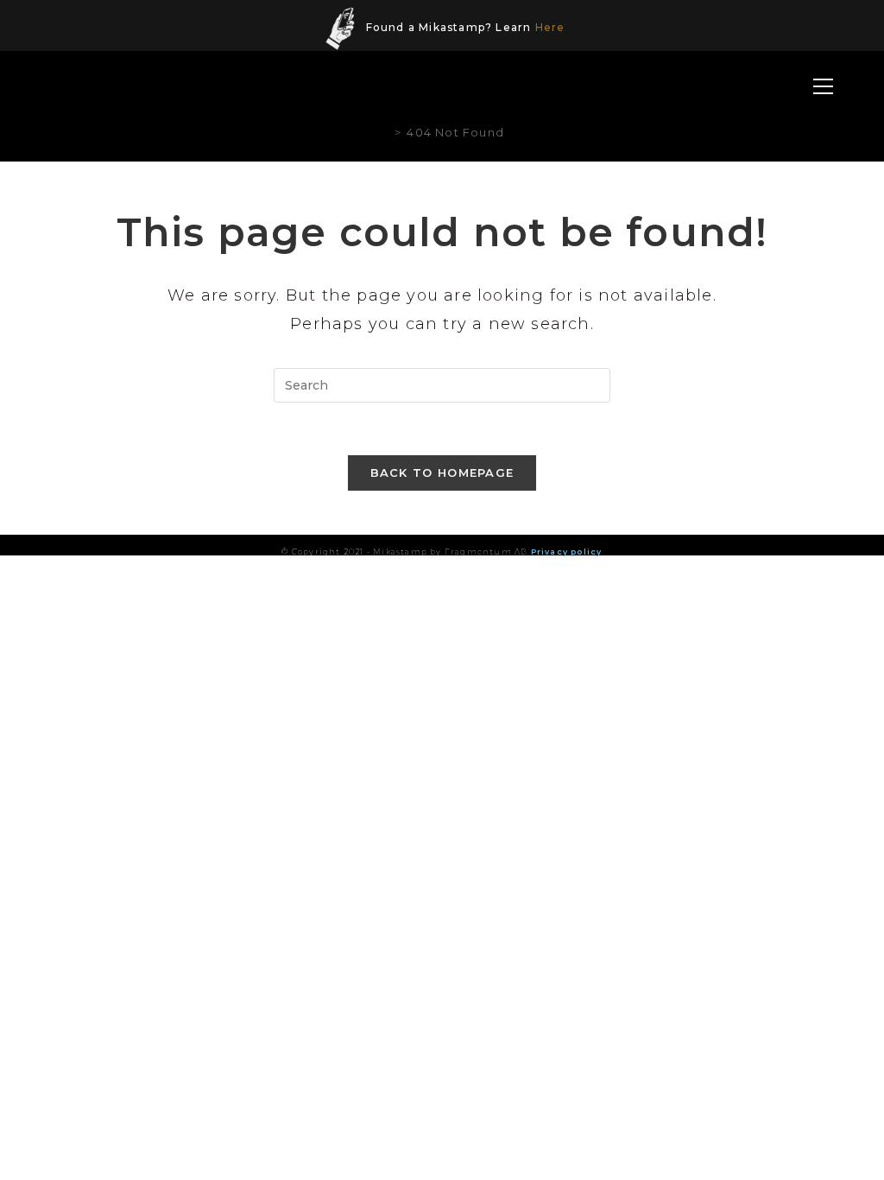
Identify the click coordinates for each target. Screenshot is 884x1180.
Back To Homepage (442, 472)
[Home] (384, 132)
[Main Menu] (823, 87)
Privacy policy (567, 551)
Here (550, 27)
